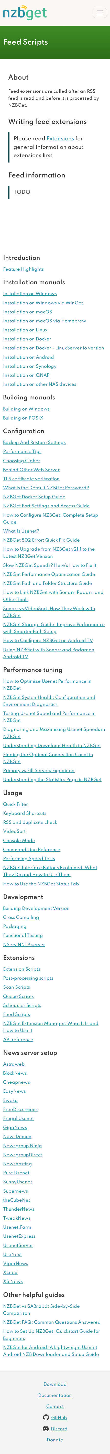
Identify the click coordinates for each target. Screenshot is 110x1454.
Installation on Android (28, 357)
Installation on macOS (27, 312)
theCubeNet (16, 1200)
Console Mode (19, 841)
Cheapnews (16, 1082)
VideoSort (14, 831)
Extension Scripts (21, 969)
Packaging (15, 926)
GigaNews (15, 1127)
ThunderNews (18, 1209)
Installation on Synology (30, 366)
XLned (10, 1272)
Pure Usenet (16, 1173)
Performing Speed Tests (29, 859)
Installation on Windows (30, 294)
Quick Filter (15, 804)
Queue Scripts (18, 996)
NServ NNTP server (24, 945)
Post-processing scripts (28, 978)
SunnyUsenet (17, 1182)
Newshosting (17, 1164)
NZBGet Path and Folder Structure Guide (47, 583)
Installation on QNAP (26, 375)
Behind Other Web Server (31, 470)
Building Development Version (36, 908)
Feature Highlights (23, 269)
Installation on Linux (25, 330)
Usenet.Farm (17, 1227)
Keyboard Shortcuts (24, 813)
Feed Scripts (16, 1014)
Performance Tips (22, 451)
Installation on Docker (27, 339)
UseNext (12, 1254)
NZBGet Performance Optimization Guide (49, 574)
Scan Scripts (16, 987)
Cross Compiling (21, 917)
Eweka (10, 1100)
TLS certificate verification (31, 479)
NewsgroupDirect (22, 1155)
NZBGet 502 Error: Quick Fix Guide (41, 540)
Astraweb (14, 1064)
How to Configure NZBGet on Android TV (48, 640)
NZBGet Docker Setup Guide (34, 497)
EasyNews (14, 1091)
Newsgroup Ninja (22, 1146)
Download (55, 1384)
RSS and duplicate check (30, 822)
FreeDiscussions (20, 1109)
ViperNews (15, 1263)
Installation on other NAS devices (39, 384)
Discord (59, 1429)
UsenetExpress (19, 1236)
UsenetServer (18, 1245)
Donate (55, 1440)
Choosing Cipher (21, 461)
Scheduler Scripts (22, 1005)
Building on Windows (26, 409)
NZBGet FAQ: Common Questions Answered (52, 1322)
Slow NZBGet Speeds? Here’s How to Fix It (49, 565)
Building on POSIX (23, 418)
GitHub (59, 1418)
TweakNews (16, 1218)
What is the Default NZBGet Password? (46, 488)
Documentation (55, 1395)
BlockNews (15, 1073)
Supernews (15, 1191)
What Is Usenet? (21, 531)
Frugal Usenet (18, 1118)
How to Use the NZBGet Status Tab (41, 884)
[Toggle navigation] (100, 13)
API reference (18, 1040)
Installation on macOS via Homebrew (44, 321)
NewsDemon (17, 1136)
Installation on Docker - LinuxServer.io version (53, 348)
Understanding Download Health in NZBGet (52, 745)
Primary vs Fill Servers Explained (39, 770)
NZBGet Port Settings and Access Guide (46, 506)
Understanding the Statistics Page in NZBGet (52, 779)
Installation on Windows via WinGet (43, 303)
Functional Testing (23, 935)
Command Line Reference (31, 850)
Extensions (60, 139)
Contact (55, 1406)
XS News (13, 1281)
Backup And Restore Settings (34, 442)
